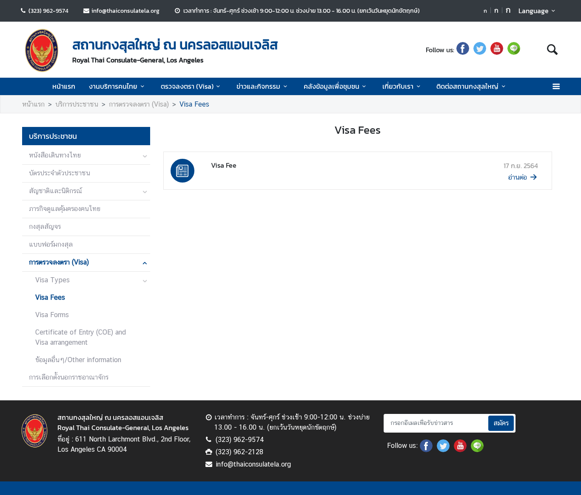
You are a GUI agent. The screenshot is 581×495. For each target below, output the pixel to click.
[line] (513, 49)
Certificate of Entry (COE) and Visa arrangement (80, 337)
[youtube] (496, 49)
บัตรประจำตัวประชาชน (59, 173)
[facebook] (462, 49)
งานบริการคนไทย (113, 86)
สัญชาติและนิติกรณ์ (55, 191)
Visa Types (52, 280)
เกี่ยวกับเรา (397, 86)
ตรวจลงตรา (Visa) (187, 86)
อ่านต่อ (517, 177)
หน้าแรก (63, 86)
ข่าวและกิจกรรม (258, 86)
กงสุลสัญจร (45, 226)
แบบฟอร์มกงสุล (51, 244)
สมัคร (501, 423)
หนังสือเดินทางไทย (55, 155)
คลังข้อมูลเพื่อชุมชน (331, 86)
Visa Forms (52, 315)
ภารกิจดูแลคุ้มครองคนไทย (64, 209)
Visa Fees (194, 104)
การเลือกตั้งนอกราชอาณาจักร (68, 377)
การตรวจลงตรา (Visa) (139, 104)
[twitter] (479, 49)
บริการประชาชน (76, 104)
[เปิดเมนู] (555, 86)
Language (533, 11)
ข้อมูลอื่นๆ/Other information (78, 360)
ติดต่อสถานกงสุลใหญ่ (467, 86)
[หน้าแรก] (42, 50)
